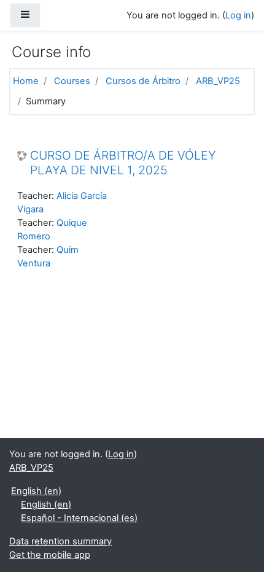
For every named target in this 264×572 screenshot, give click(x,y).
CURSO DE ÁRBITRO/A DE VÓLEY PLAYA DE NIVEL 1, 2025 (123, 163)
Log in (238, 15)
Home (26, 81)
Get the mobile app (49, 554)
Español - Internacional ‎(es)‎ (79, 518)
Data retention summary (60, 541)
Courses (72, 81)
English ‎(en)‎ (36, 491)
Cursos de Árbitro (143, 81)
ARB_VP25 (218, 81)
